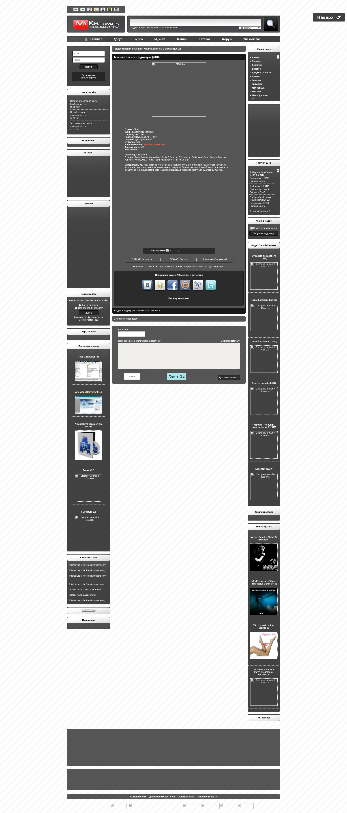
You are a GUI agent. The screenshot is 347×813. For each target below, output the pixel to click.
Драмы (256, 76)
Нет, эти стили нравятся (90, 308)
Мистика (256, 91)
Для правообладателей (215, 259)
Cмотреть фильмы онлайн (82, 595)
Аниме (255, 57)
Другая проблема (216, 266)
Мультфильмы (260, 95)
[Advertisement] (88, 177)
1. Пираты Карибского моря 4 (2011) (261, 173)
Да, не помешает (91, 305)
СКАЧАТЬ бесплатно (142, 259)
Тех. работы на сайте (81, 123)
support (83, 104)
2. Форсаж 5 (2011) (259, 186)
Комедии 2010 (142, 310)
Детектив (257, 65)
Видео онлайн (122, 49)
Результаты (80, 317)
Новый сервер (77, 112)
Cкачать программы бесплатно (85, 589)
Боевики (256, 61)
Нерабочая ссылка (142, 266)
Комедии (137, 49)
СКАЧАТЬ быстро (178, 259)
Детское (256, 69)
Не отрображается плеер (191, 266)
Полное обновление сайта (84, 101)
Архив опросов (95, 317)
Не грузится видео (164, 266)
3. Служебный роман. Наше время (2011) (261, 198)
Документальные (261, 72)
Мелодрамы (258, 88)
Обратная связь (186, 796)
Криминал (257, 84)
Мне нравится (158, 250)
